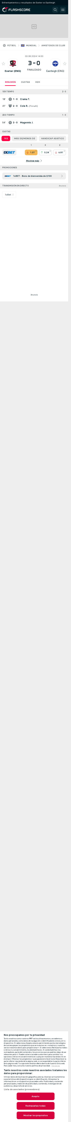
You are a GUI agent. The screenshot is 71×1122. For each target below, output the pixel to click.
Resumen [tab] (10, 82)
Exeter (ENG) (13, 71)
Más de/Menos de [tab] (24, 138)
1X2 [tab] (6, 138)
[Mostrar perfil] (13, 63)
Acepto (36, 1096)
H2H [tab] (37, 82)
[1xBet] (9, 152)
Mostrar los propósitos (35, 1115)
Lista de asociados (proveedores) (22, 1089)
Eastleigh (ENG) (55, 71)
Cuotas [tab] (25, 82)
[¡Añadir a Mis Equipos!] (3, 64)
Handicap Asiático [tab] (52, 138)
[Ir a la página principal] (19, 10)
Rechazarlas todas (35, 1105)
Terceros (55, 1066)
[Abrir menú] (63, 10)
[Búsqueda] (55, 10)
